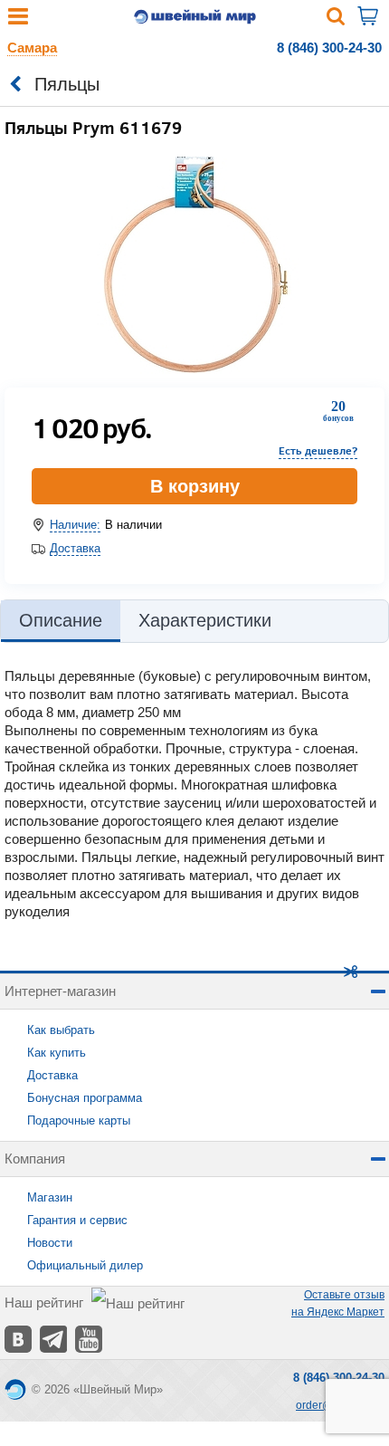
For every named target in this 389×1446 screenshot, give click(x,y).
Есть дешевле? (318, 450)
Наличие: (75, 524)
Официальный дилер (85, 1265)
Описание (60, 620)
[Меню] (18, 20)
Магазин (49, 1197)
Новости (49, 1243)
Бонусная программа (84, 1098)
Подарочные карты (78, 1120)
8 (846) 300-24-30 (329, 47)
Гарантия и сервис (77, 1220)
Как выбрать (61, 1030)
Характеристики (204, 620)
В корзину (195, 486)
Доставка (75, 548)
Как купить (56, 1052)
